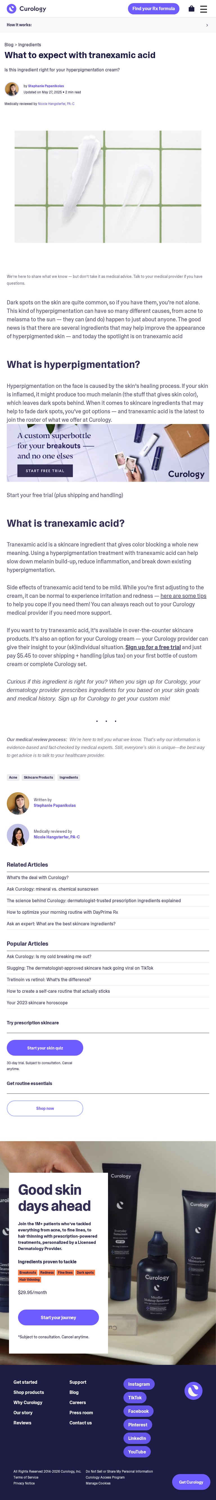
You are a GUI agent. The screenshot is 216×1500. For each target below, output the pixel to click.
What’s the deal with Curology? (38, 877)
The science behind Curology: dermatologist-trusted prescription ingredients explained (94, 901)
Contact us (80, 1423)
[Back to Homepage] (26, 9)
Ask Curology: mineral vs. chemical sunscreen (52, 889)
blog (9, 45)
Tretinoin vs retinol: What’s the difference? (49, 980)
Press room (81, 1413)
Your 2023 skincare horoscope (37, 1003)
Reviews (23, 1423)
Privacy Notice (24, 1483)
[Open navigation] (203, 8)
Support (77, 1382)
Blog (74, 1392)
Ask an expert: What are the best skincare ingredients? (61, 924)
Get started (25, 1382)
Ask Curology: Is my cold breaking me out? (49, 956)
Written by (43, 799)
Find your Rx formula (153, 9)
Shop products (29, 1392)
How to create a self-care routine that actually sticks (58, 991)
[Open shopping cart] (191, 8)
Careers (77, 1402)
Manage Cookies (98, 1483)
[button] (108, 24)
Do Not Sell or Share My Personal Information (119, 1471)
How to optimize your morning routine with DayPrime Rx (62, 912)
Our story (23, 1413)
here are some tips (183, 595)
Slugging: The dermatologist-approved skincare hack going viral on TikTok (80, 968)
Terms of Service (26, 1477)
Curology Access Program (105, 1477)
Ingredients (29, 45)
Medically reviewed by (53, 831)
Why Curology (28, 1402)
